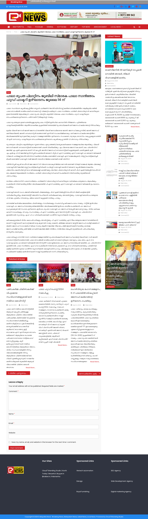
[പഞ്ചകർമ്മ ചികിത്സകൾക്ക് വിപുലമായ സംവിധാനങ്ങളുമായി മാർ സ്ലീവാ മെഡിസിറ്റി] (21, 272)
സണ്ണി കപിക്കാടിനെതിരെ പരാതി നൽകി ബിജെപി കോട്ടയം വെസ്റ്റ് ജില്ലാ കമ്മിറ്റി (60, 2)
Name (12, 414)
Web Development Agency (122, 481)
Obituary (74, 27)
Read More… (30, 367)
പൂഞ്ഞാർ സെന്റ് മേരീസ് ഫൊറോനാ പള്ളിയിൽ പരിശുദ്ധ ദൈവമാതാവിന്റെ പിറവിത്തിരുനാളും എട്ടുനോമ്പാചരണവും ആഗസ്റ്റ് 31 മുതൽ (128, 200)
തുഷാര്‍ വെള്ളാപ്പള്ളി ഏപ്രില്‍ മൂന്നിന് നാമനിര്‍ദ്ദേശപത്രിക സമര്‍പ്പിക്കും (119, 270)
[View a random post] (139, 27)
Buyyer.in (60, 473)
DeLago (80, 481)
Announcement (100, 27)
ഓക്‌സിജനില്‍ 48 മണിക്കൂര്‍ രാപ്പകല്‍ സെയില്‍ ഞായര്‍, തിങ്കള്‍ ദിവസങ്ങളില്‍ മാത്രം (123, 73)
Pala (29, 27)
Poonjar (39, 27)
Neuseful (52, 473)
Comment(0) (34, 104)
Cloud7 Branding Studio (51, 470)
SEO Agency (116, 470)
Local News (116, 27)
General (50, 27)
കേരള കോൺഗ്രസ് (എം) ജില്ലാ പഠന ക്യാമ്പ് (129, 223)
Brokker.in (46, 476)
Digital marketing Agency (121, 491)
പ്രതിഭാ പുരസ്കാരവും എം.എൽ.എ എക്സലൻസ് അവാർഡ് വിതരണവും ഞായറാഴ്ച (19, 373)
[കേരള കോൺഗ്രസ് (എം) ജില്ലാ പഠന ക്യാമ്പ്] (111, 225)
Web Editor (23, 104)
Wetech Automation (85, 470)
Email (11, 423)
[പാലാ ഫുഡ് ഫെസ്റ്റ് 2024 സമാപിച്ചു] (54, 272)
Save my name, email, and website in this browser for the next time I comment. (44, 442)
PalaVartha (55, 476)
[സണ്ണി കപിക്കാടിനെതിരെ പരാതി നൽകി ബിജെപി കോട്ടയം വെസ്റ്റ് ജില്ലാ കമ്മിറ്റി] (111, 173)
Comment (13, 391)
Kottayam (61, 27)
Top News (86, 27)
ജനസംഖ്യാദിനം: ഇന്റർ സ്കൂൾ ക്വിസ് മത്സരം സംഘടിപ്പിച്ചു (90, 374)
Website (12, 433)
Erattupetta (18, 27)
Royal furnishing (83, 491)
